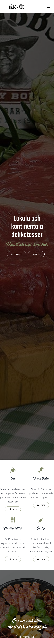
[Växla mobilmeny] (48, 6)
